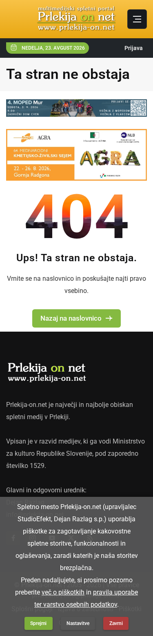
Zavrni (116, 623)
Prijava (133, 48)
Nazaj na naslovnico (71, 318)
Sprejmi (38, 623)
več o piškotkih (63, 592)
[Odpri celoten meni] (137, 19)
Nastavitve (78, 623)
